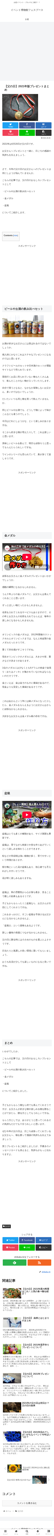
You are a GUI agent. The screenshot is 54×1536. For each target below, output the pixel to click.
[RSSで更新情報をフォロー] (39, 1262)
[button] (48, 743)
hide (15, 235)
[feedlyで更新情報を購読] (15, 1262)
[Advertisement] (27, 52)
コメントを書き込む (27, 1503)
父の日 (7, 1226)
